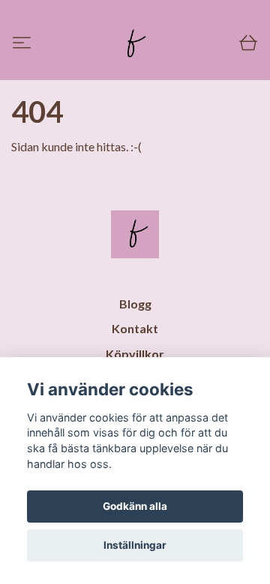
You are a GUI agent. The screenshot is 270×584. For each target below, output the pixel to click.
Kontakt (135, 328)
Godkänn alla (135, 506)
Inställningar (135, 545)
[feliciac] (133, 44)
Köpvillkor (135, 354)
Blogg (135, 303)
